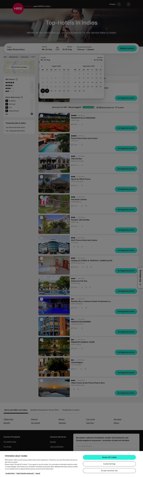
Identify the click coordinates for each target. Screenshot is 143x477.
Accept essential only (109, 471)
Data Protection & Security (25, 473)
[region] (71, 464)
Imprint (38, 473)
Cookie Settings (109, 464)
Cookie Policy (10, 473)
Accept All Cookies (109, 457)
